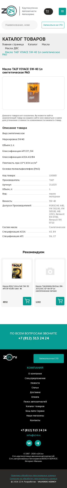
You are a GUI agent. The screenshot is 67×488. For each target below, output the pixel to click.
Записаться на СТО (53, 25)
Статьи (35, 387)
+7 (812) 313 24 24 (33, 338)
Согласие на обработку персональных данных (33, 478)
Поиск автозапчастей (35, 401)
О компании (35, 373)
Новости (35, 383)
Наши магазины (35, 415)
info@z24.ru (34, 435)
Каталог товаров (35, 406)
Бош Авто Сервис (35, 411)
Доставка (35, 392)
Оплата (35, 397)
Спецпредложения (35, 378)
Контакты (35, 420)
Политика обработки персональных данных (33, 475)
